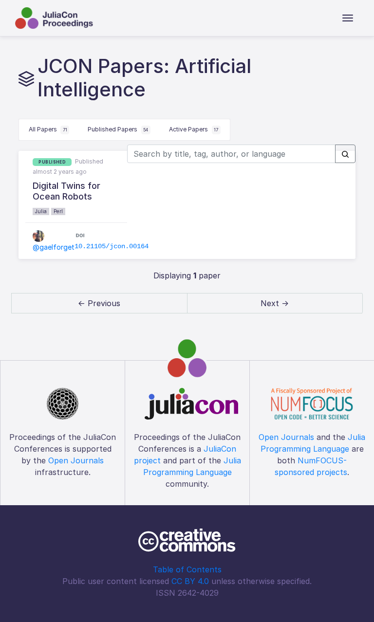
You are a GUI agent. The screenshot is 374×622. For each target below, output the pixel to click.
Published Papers (118, 129)
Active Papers (193, 129)
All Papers (48, 129)
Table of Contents (187, 569)
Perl (58, 211)
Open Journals (76, 460)
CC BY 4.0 (190, 581)
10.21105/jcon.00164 (112, 246)
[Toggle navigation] (348, 18)
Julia (41, 211)
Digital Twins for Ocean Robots (66, 191)
